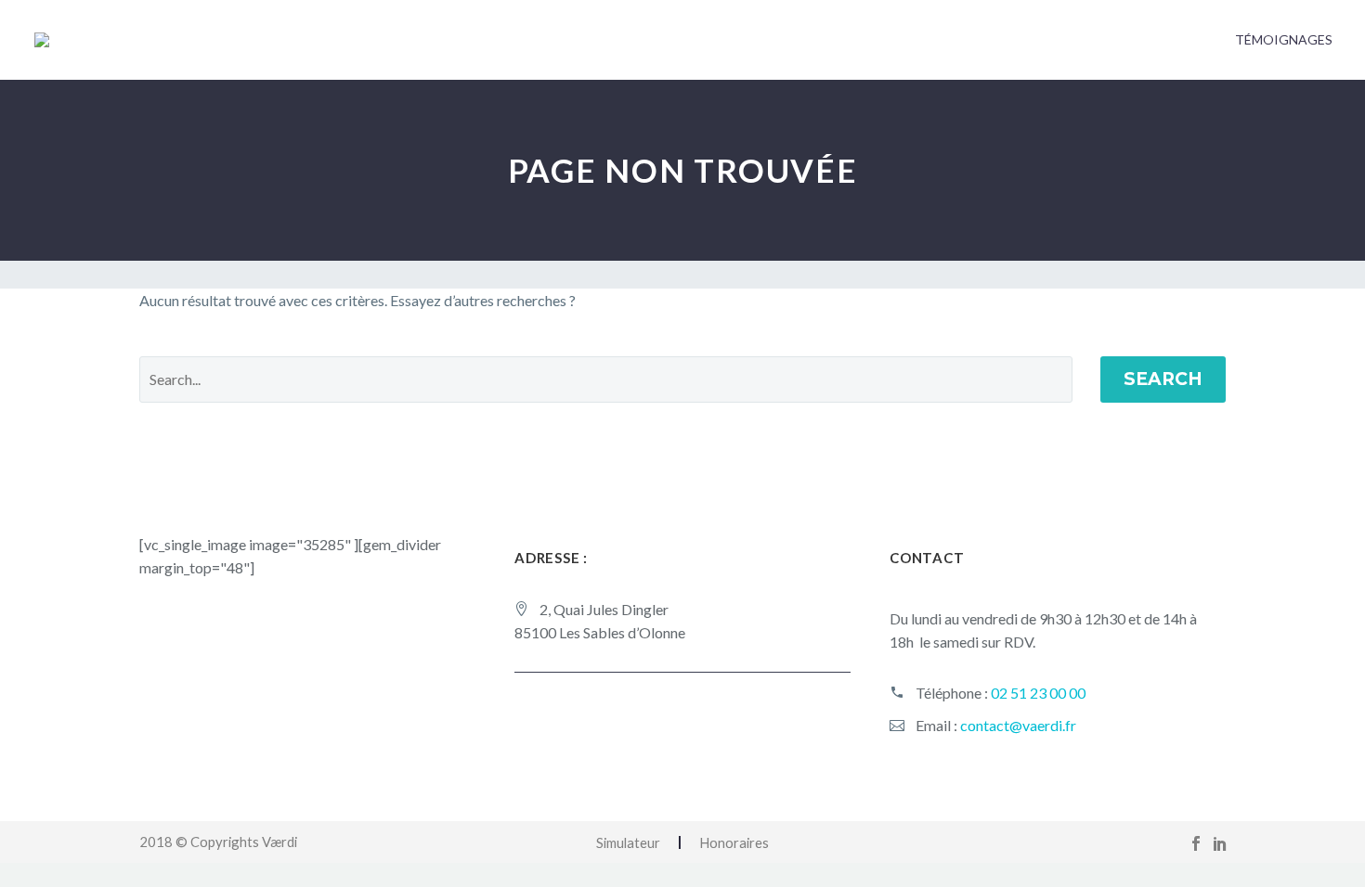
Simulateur (628, 843)
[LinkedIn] (1220, 843)
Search (1163, 379)
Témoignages (1283, 39)
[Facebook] (1196, 843)
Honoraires (734, 843)
